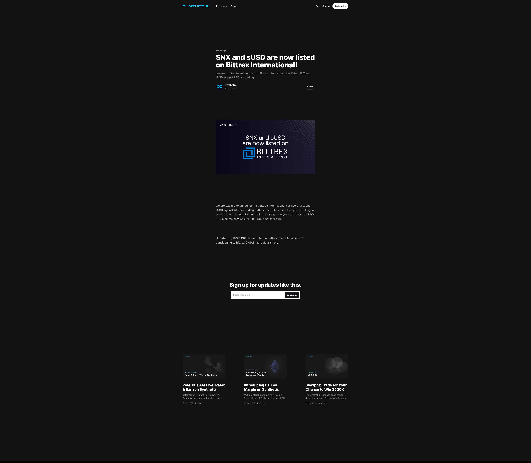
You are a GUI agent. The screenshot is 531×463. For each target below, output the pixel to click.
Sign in (326, 6)
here (236, 219)
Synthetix (230, 85)
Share (310, 86)
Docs (234, 6)
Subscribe (340, 6)
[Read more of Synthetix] (219, 87)
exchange (221, 50)
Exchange (221, 6)
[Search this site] (317, 6)
